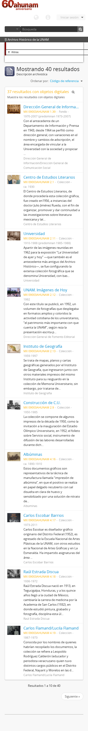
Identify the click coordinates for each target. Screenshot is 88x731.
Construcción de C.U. (42, 402)
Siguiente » (72, 696)
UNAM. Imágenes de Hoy (45, 290)
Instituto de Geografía (42, 346)
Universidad (34, 233)
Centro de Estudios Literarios (49, 177)
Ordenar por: (40, 81)
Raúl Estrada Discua (41, 571)
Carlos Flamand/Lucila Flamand (51, 628)
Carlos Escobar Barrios (43, 515)
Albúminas (32, 454)
